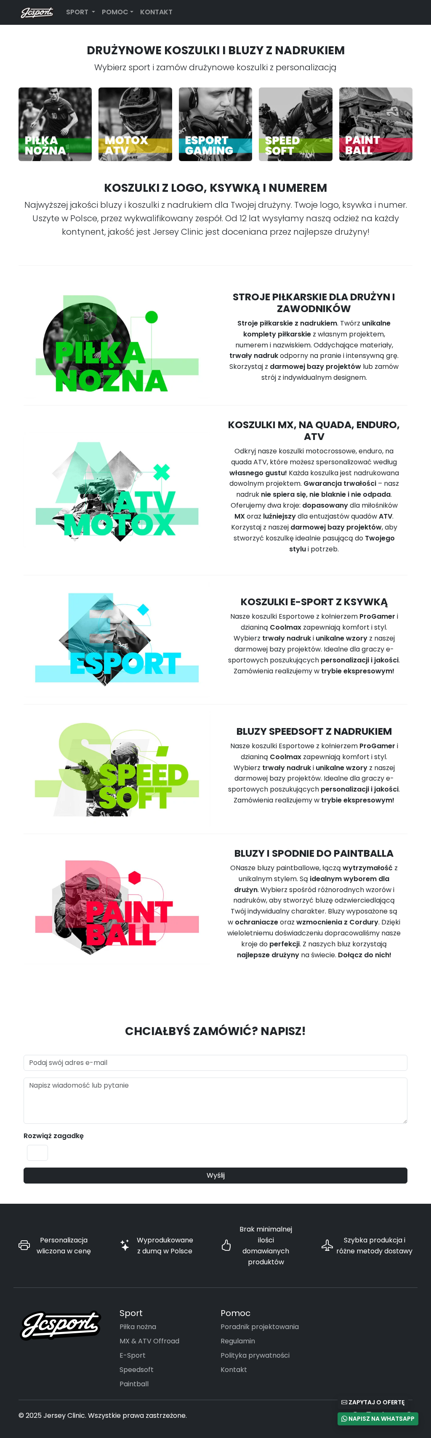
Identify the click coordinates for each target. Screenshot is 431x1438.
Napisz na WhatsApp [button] (381, 1418)
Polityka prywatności (255, 1355)
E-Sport (133, 1355)
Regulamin (238, 1341)
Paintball (134, 1384)
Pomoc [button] (115, 12)
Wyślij (216, 1175)
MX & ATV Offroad (149, 1341)
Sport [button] (78, 12)
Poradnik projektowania (260, 1327)
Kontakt (156, 12)
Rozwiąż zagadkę (54, 1136)
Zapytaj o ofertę (375, 1402)
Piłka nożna (138, 1327)
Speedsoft (137, 1369)
